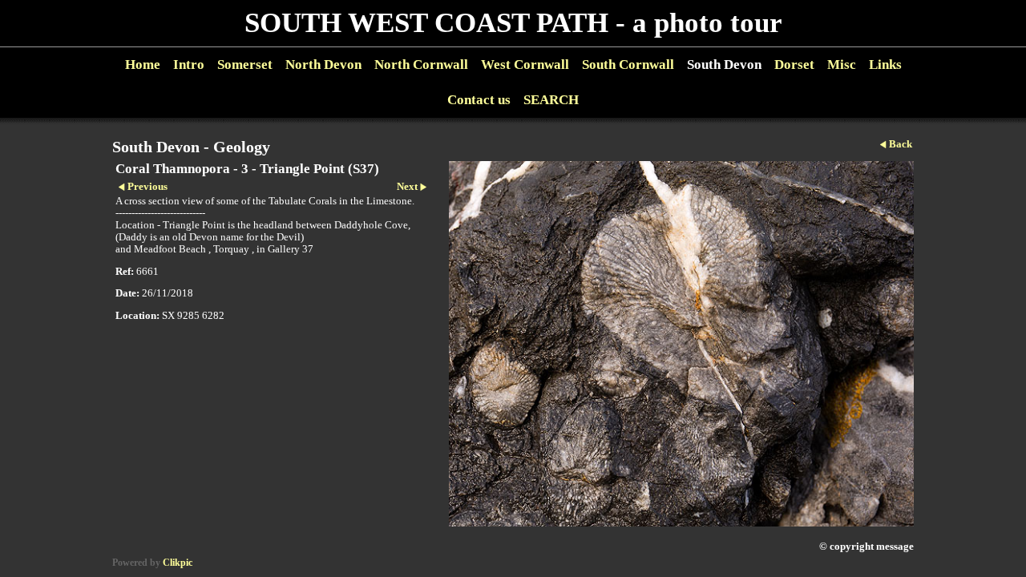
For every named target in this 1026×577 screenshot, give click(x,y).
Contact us (479, 99)
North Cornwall (421, 64)
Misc (841, 64)
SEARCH (551, 99)
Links (885, 64)
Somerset (245, 64)
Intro (188, 64)
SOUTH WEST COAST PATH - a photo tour (513, 22)
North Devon (323, 64)
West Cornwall (525, 64)
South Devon (724, 64)
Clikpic (177, 562)
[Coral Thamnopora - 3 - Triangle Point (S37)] (681, 344)
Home (142, 64)
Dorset (794, 64)
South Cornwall (628, 64)
